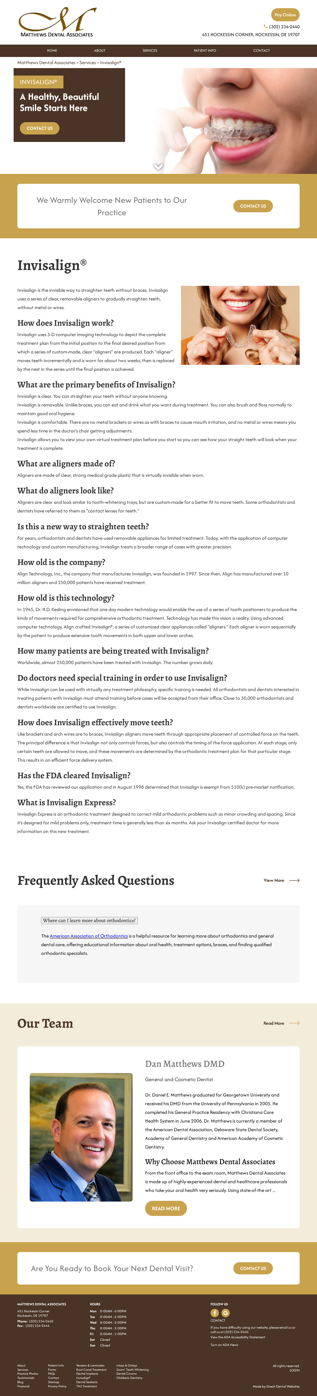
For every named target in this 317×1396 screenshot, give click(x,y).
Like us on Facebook (215, 1313)
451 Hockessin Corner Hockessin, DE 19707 (33, 1313)
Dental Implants (87, 1374)
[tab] (158, 920)
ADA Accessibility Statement (244, 1337)
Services (150, 50)
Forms (52, 1370)
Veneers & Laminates (90, 1366)
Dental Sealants (87, 1382)
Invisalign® (110, 62)
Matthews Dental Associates (46, 62)
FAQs (51, 1374)
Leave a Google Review (225, 1313)
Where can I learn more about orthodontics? (89, 920)
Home (52, 50)
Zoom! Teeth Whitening (132, 1370)
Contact (261, 50)
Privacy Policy (57, 1386)
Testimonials (25, 1378)
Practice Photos (27, 1374)
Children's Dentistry (129, 1378)
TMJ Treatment (86, 1386)
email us (285, 1327)
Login (295, 1370)
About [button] (100, 50)
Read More (274, 1023)
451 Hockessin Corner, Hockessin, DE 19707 (251, 34)
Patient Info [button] (205, 50)
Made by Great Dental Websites (276, 1386)
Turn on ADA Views (224, 1344)
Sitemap (53, 1382)
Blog (20, 1382)
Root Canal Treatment (91, 1370)
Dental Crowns (126, 1374)
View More (274, 880)
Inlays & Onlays (126, 1366)
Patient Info (56, 1366)
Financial (23, 1386)
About (21, 1366)
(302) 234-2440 (284, 26)
